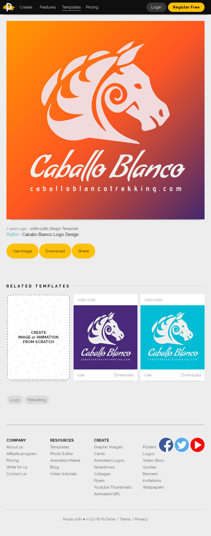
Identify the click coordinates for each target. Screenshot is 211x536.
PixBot (13, 234)
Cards (99, 453)
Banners (150, 474)
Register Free (186, 7)
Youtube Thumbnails (112, 487)
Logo (15, 400)
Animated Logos (109, 460)
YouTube (197, 445)
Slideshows (104, 467)
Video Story (153, 460)
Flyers (99, 480)
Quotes (149, 467)
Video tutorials (63, 474)
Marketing (37, 400)
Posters (149, 447)
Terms (125, 519)
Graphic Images (108, 447)
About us (14, 447)
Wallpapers (153, 487)
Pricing (12, 460)
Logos (148, 453)
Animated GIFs (107, 494)
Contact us (16, 474)
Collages (102, 474)
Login (156, 7)
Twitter (182, 445)
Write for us (16, 467)
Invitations (152, 480)
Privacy (141, 519)
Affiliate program (21, 453)
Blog (54, 467)
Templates (59, 447)
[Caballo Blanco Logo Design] (106, 337)
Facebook (166, 445)
